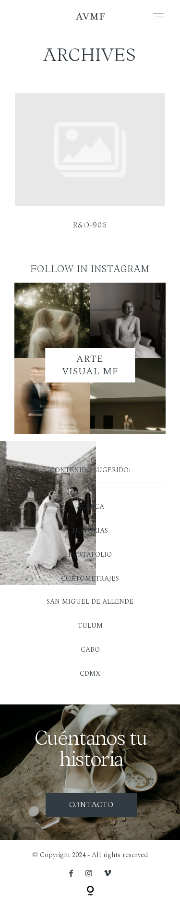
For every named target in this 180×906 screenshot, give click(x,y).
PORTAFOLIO (90, 554)
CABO (90, 649)
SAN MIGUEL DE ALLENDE (90, 601)
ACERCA (90, 506)
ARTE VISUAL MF (90, 365)
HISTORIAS (90, 530)
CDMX (90, 673)
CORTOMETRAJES (90, 578)
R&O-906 (90, 167)
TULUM (90, 625)
